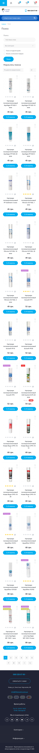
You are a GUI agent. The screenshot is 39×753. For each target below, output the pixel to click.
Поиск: (6, 35)
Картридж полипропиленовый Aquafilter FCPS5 (28, 587)
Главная (4, 24)
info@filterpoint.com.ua (19, 692)
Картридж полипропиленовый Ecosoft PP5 (10, 393)
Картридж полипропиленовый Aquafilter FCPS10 (28, 541)
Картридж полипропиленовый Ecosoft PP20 (28, 346)
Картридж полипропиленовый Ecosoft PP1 (28, 297)
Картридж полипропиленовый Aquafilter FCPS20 (10, 587)
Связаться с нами (19, 681)
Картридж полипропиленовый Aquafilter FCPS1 (10, 541)
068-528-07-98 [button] (19, 674)
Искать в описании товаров (14, 53)
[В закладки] (17, 78)
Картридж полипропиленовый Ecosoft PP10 (10, 346)
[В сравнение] (17, 76)
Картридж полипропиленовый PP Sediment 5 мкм (10, 200)
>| (30, 663)
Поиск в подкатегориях (13, 50)
